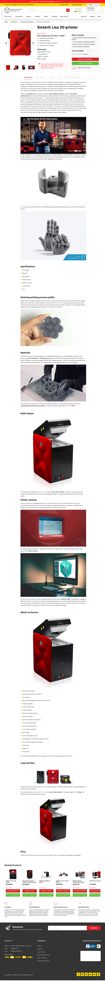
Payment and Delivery (73, 77)
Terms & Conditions (42, 958)
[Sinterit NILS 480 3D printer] (46, 874)
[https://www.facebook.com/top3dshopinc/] (78, 974)
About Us (39, 946)
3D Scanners (19, 16)
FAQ (60, 77)
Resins (46, 16)
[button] (6, 43)
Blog (99, 16)
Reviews (52, 77)
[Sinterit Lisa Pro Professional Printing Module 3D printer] (80, 874)
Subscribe (93, 928)
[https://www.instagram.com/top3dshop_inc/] (82, 974)
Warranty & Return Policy (43, 955)
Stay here (89, 11)
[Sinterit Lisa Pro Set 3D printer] (63, 874)
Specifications (41, 77)
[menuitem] (8, 16)
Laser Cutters (64, 16)
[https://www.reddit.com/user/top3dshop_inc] (94, 974)
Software (54, 16)
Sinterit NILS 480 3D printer (44, 881)
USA (90, 4)
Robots (29, 16)
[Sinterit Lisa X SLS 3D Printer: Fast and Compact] (29, 874)
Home (6, 22)
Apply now (85, 54)
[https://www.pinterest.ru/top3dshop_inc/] (98, 974)
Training (92, 16)
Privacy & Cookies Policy (43, 961)
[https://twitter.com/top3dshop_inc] (86, 974)
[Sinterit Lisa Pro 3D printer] (13, 874)
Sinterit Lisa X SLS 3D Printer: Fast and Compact (29, 881)
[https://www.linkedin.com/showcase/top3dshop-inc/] (90, 974)
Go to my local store (91, 10)
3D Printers (8, 16)
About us (83, 16)
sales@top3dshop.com (16, 951)
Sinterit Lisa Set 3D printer (96, 881)
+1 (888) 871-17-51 (15, 4)
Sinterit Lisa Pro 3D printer (11, 881)
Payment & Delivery (77, 4)
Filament (37, 16)
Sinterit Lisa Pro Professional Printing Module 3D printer (78, 881)
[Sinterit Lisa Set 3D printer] (96, 874)
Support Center (64, 4)
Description (28, 77)
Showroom (40, 949)
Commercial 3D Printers (27, 22)
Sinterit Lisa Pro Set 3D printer (62, 881)
